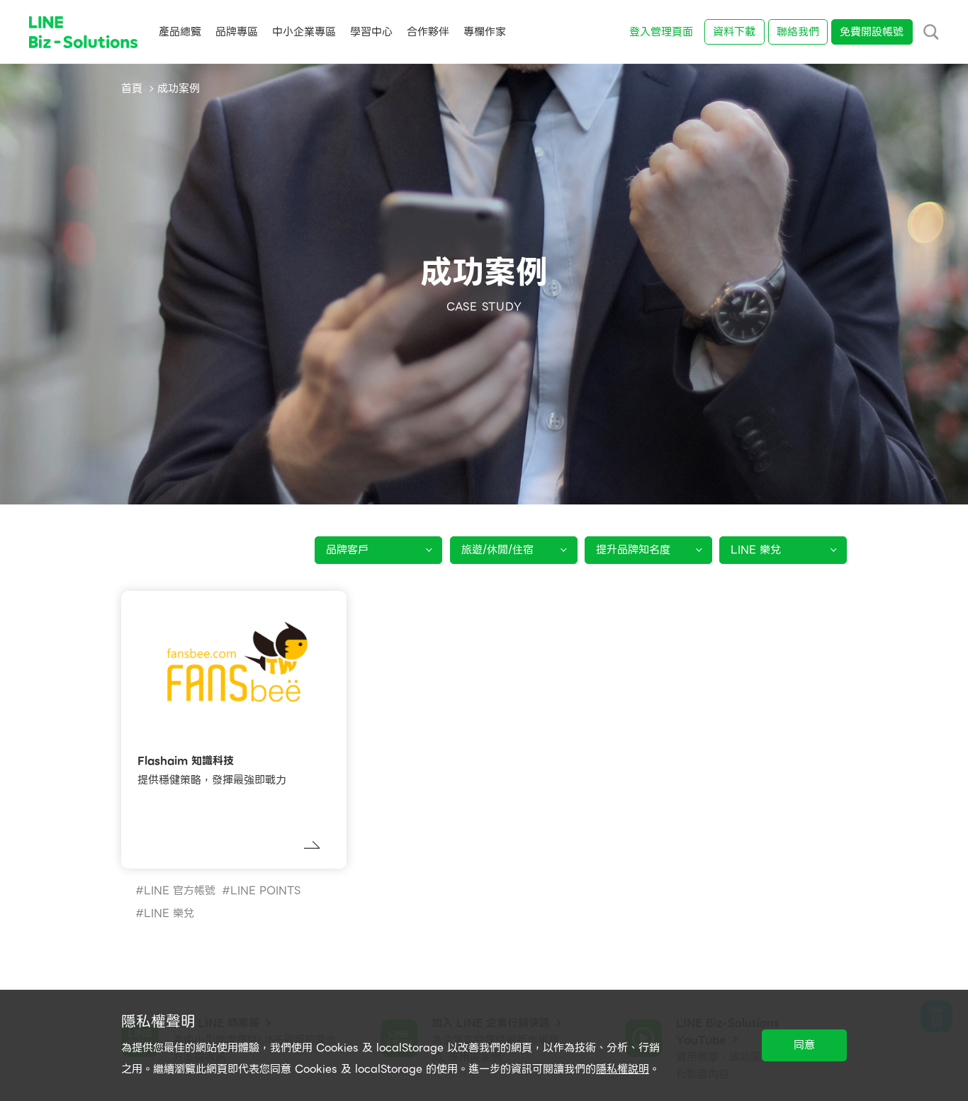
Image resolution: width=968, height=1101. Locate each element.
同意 (804, 1045)
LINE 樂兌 (169, 913)
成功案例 (178, 88)
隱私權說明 (622, 1069)
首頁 (131, 88)
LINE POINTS (265, 890)
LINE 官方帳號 (179, 890)
